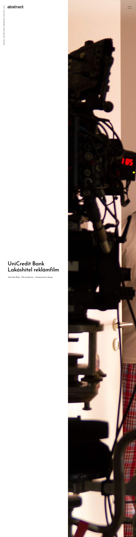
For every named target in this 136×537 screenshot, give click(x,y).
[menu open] (129, 7)
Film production (27, 277)
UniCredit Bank (14, 277)
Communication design (44, 277)
